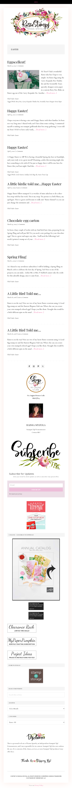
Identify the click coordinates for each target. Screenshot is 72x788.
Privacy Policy (39, 785)
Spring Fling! (17, 257)
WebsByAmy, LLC (41, 778)
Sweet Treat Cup (43, 175)
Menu (36, 2)
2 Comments (19, 115)
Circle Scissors (20, 175)
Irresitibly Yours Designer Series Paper (51, 101)
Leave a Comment (21, 188)
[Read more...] (52, 93)
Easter (17, 99)
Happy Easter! (17, 111)
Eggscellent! (16, 62)
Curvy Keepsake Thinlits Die (30, 101)
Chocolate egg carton (23, 220)
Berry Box (19, 101)
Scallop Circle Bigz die (31, 175)
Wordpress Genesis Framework (51, 776)
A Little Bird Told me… (24, 293)
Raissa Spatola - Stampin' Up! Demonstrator (36, 23)
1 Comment (20, 66)
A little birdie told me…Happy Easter (34, 184)
